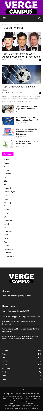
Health (6, 209)
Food (6, 199)
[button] (4, 18)
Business (7, 174)
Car (5, 177)
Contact (17, 389)
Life (5, 217)
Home (4, 24)
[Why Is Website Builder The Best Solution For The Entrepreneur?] (8, 132)
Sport (6, 235)
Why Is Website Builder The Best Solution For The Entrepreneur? (26, 131)
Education (7, 181)
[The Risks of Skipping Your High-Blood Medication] (8, 109)
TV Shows (7, 253)
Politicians (8, 231)
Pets (5, 227)
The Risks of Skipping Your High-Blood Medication (21, 317)
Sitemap (25, 389)
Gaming (7, 206)
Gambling (7, 202)
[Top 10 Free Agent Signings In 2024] (21, 74)
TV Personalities (10, 249)
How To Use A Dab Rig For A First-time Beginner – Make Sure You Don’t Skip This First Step (20, 337)
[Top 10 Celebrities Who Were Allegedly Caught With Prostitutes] (21, 41)
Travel (6, 245)
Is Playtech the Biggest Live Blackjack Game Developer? (18, 323)
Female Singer (9, 192)
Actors (6, 159)
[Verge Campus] (21, 7)
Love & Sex (8, 220)
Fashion (7, 184)
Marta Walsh (7, 60)
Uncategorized (9, 256)
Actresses (7, 163)
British (6, 170)
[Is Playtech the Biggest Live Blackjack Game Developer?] (8, 121)
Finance (7, 195)
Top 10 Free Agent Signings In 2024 (15, 311)
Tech (6, 238)
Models (7, 224)
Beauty (6, 166)
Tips (5, 242)
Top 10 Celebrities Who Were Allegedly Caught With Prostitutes (21, 55)
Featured (7, 188)
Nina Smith (6, 93)
